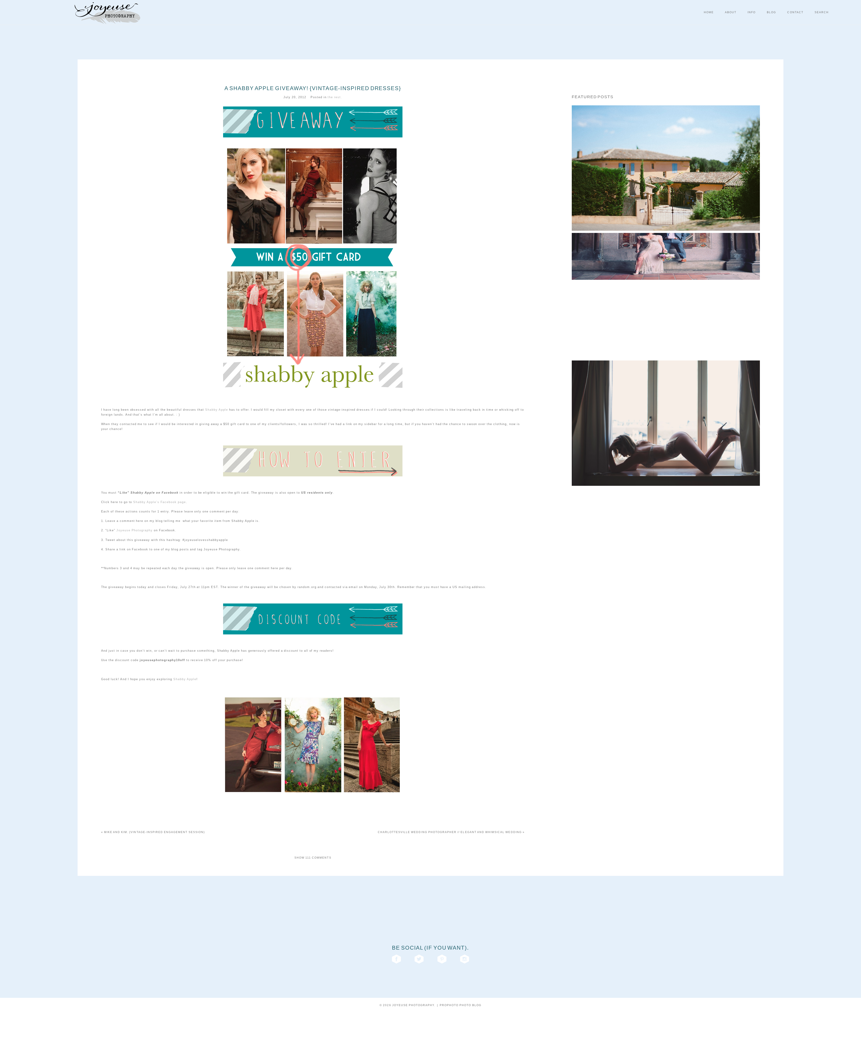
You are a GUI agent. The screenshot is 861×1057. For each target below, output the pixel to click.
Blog (771, 12)
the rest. (335, 97)
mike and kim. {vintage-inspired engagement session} (153, 832)
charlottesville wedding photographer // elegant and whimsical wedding (451, 832)
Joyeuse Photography (134, 530)
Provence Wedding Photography (664, 158)
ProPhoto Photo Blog (460, 1005)
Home (709, 12)
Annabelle (665, 413)
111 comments (312, 857)
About (730, 12)
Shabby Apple (216, 409)
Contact (795, 12)
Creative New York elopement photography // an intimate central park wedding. (664, 286)
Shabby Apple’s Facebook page (159, 502)
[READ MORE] (665, 177)
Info (752, 12)
